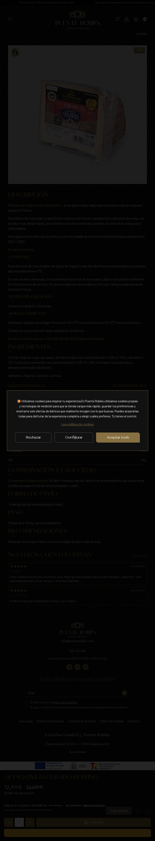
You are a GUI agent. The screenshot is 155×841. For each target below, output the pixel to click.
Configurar (74, 437)
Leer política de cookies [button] (77, 424)
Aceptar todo (118, 437)
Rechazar (33, 437)
